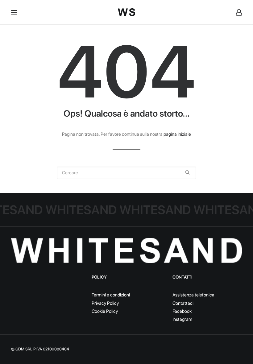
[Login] (236, 12)
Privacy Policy (105, 303)
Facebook (182, 311)
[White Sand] (126, 12)
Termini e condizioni (111, 295)
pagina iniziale (177, 134)
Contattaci (182, 303)
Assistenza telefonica (193, 295)
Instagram (182, 319)
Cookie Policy (105, 311)
